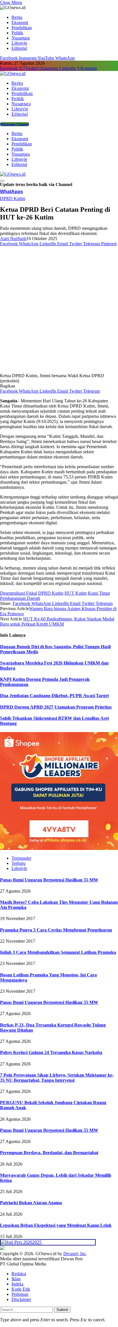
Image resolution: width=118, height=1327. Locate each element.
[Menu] (2, 181)
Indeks (17, 1283)
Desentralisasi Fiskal (18, 593)
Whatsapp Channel (14, 124)
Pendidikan (21, 27)
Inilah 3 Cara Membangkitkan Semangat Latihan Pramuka (58, 952)
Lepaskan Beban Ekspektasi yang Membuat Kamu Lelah (55, 1225)
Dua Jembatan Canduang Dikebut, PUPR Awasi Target (54, 695)
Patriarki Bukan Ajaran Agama (31, 1202)
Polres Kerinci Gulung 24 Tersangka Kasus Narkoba (51, 1052)
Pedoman (19, 1294)
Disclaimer (21, 1299)
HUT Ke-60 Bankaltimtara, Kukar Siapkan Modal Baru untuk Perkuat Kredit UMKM (57, 621)
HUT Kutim (75, 593)
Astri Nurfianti (13, 238)
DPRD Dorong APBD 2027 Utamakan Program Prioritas (56, 707)
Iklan (16, 1278)
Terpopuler (21, 858)
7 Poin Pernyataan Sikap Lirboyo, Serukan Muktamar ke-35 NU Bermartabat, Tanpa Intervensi (57, 1078)
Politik (17, 32)
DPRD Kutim (12, 198)
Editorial (19, 48)
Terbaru (18, 863)
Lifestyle (19, 43)
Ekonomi (19, 22)
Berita (16, 17)
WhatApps (11, 191)
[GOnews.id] (12, 73)
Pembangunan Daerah (20, 598)
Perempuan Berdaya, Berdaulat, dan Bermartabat (49, 1152)
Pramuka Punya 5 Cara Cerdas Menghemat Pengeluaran (56, 929)
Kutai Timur (99, 593)
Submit (62, 1310)
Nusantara (20, 37)
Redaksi (18, 1273)
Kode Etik (20, 1289)
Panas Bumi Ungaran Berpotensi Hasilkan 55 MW (49, 879)
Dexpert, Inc (74, 1253)
